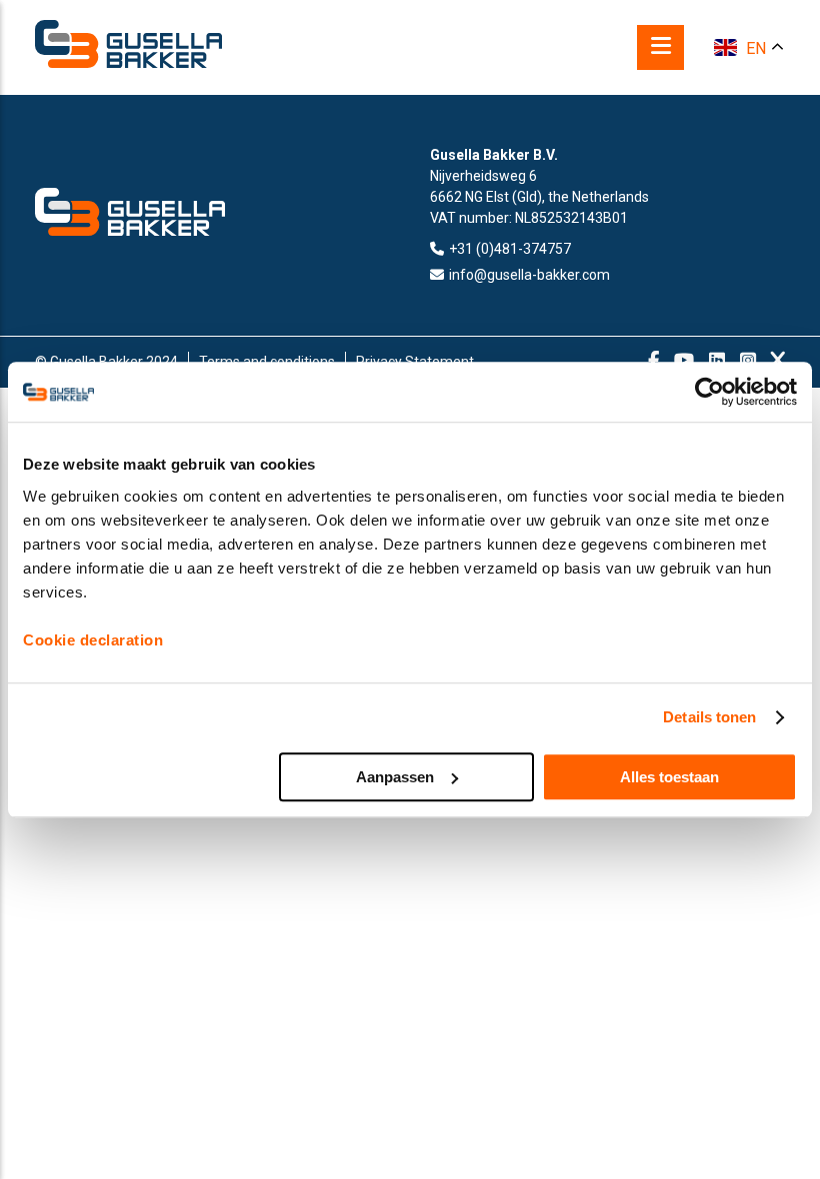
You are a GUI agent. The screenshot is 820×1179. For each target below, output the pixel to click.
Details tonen (709, 716)
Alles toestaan (669, 776)
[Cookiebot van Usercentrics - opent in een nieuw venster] (709, 392)
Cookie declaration (93, 639)
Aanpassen (395, 776)
